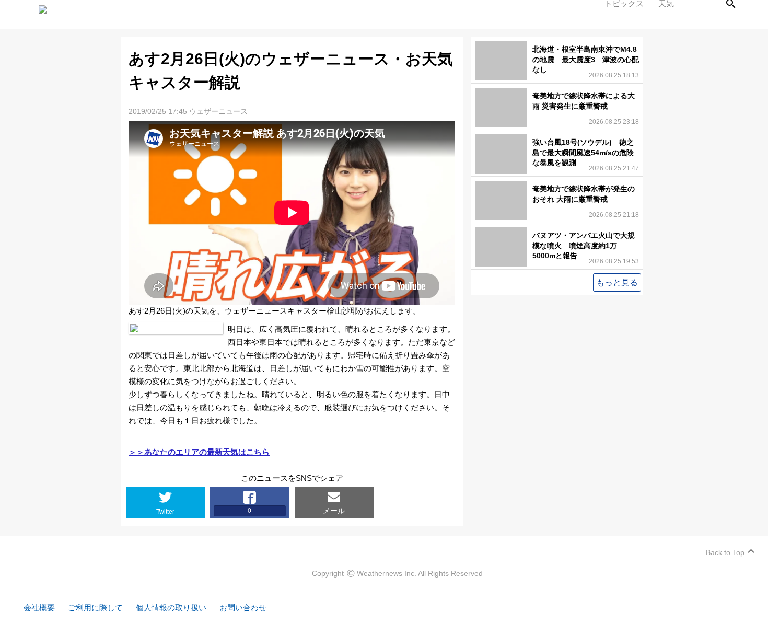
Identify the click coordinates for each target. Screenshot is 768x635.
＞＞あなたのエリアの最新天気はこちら (199, 451)
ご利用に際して (95, 607)
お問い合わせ (242, 607)
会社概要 (39, 607)
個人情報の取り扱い (171, 607)
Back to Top (725, 552)
